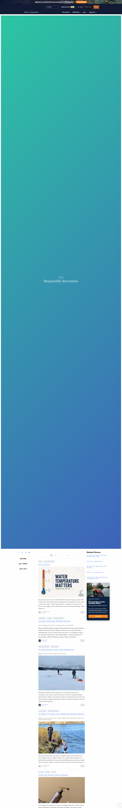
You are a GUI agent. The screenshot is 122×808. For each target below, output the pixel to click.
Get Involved (65, 12)
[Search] (47, 7)
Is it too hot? (44, 564)
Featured (49, 618)
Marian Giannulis (44, 704)
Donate (96, 7)
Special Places (42, 618)
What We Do (76, 12)
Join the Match (81, 2)
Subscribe (23, 559)
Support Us (92, 12)
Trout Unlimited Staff (45, 611)
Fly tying (53, 772)
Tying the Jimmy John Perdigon (53, 775)
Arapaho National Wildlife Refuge (54, 621)
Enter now (98, 616)
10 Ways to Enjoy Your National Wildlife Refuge (61, 714)
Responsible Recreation (49, 561)
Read (82, 612)
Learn (84, 12)
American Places (54, 646)
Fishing (40, 561)
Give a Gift (23, 569)
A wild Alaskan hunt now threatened (56, 649)
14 (67, 555)
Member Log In (88, 7)
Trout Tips (41, 772)
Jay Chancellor (44, 640)
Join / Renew (23, 564)
